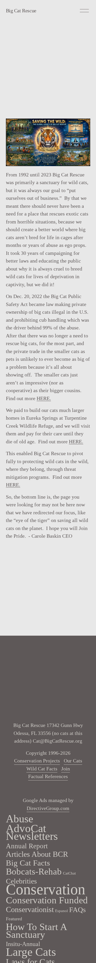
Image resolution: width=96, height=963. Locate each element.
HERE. (44, 398)
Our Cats (73, 760)
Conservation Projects (37, 760)
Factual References (48, 776)
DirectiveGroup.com (48, 808)
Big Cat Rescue (21, 10)
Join (65, 768)
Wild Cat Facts (41, 768)
